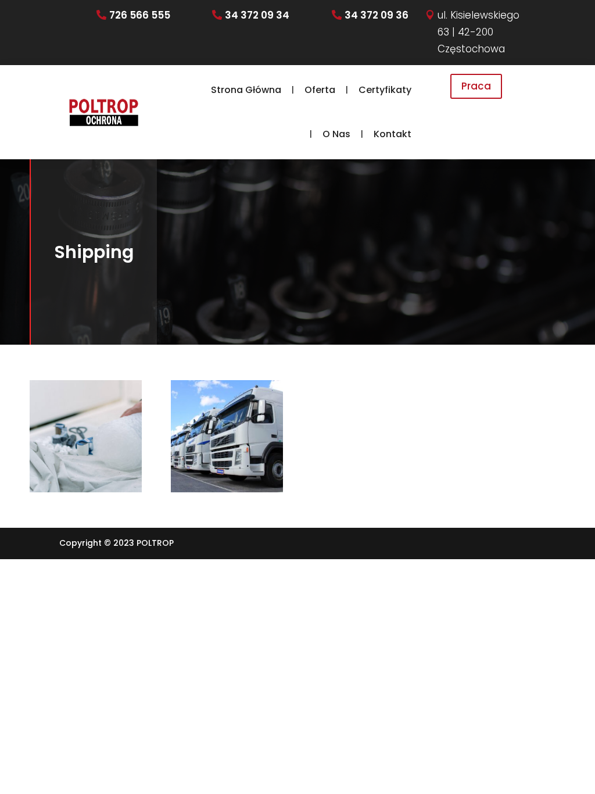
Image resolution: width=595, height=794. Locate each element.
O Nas (336, 134)
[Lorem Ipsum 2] (226, 436)
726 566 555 (139, 15)
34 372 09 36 (376, 15)
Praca (476, 86)
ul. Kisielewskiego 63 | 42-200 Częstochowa (478, 32)
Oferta (319, 89)
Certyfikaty (385, 89)
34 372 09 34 (257, 15)
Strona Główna (246, 89)
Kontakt (392, 134)
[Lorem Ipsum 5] (85, 436)
